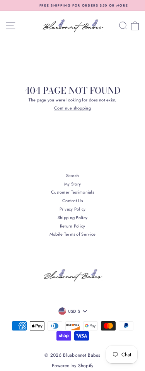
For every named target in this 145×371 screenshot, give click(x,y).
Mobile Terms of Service (72, 234)
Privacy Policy (73, 209)
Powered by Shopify (73, 365)
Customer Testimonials (72, 192)
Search (72, 175)
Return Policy (72, 226)
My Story (72, 184)
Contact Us (72, 200)
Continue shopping (72, 108)
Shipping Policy (72, 217)
